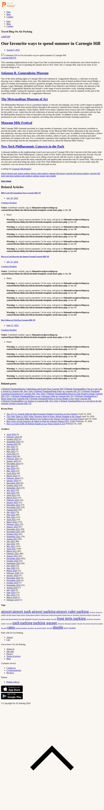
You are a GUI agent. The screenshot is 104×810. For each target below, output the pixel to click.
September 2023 (13, 488)
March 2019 (11, 597)
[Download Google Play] (12, 699)
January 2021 (12, 556)
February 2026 (12, 437)
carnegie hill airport (56, 173)
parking (28, 176)
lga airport (35, 619)
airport (4, 173)
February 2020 (12, 573)
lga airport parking (45, 619)
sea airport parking (21, 628)
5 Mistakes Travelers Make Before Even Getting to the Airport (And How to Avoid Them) (45, 419)
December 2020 (13, 558)
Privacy (9, 654)
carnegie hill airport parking (77, 173)
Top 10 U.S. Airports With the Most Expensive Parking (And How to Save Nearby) (42, 414)
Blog (8, 14)
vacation (72, 628)
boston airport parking (33, 615)
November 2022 (13, 507)
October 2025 (12, 439)
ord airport (89, 619)
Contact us (11, 668)
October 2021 (12, 534)
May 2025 (10, 451)
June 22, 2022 (12, 325)
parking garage (38, 176)
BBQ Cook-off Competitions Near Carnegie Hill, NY (21, 193)
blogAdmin (6, 181)
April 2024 (11, 473)
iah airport (28, 619)
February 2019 (12, 600)
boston (14, 615)
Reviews (10, 673)
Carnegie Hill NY (8, 58)
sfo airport (31, 628)
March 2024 (11, 476)
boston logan (44, 615)
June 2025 (10, 449)
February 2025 (12, 459)
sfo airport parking (40, 628)
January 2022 (12, 527)
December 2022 (13, 505)
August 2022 (12, 510)
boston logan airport (55, 615)
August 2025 (12, 444)
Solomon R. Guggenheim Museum (24, 73)
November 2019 (13, 580)
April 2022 (11, 519)
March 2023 (11, 497)
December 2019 (13, 578)
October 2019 (12, 583)
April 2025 (11, 454)
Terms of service (13, 656)
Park (8, 12)
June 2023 (10, 493)
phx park (4, 628)
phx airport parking (97, 623)
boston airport (21, 615)
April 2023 (11, 495)
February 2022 (12, 524)
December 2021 (13, 529)
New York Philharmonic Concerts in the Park (32, 146)
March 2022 (11, 522)
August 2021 (12, 539)
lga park (53, 619)
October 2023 (12, 485)
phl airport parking (71, 623)
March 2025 (11, 456)
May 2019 (10, 595)
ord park (9, 623)
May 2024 (10, 471)
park (23, 176)
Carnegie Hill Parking (21, 169)
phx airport (86, 623)
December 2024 (13, 463)
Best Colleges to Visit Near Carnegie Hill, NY (18, 320)
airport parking (24, 173)
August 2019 (12, 587)
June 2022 (10, 515)
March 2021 (11, 551)
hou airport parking (12, 619)
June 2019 (10, 592)
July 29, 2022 (12, 198)
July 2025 (10, 446)
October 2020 (12, 561)
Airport (9, 637)
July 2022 (10, 512)
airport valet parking (39, 173)
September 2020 (13, 563)
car (71, 615)
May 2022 (10, 517)
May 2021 (10, 546)
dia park (94, 615)
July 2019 (10, 590)
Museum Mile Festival (16, 122)
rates (48, 176)
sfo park (49, 628)
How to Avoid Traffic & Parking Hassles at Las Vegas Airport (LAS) (35, 424)
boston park (66, 615)
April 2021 (11, 549)
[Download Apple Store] (12, 691)
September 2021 (13, 536)
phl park (79, 623)
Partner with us (12, 682)
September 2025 (13, 442)
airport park (12, 173)
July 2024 (10, 466)
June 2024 (10, 468)
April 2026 (11, 434)
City (8, 640)
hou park (21, 619)
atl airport (92, 612)
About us (10, 649)
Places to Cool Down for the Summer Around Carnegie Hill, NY (25, 257)
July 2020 (10, 566)
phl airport (61, 623)
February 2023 (12, 500)
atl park (8, 615)
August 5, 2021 (13, 50)
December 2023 (13, 483)
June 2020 (10, 568)
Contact (9, 17)
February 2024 (12, 478)
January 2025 (12, 461)
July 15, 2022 (12, 262)
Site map (10, 651)
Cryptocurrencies (13, 670)
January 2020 (12, 575)
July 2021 (10, 541)
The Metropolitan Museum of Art (24, 99)
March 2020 (11, 570)
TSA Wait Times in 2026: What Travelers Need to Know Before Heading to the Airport (43, 416)
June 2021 (10, 544)
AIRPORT (5, 37)
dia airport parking (86, 615)
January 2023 (12, 502)
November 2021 (13, 532)
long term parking (13, 176)
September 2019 (13, 585)
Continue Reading (9, 203)
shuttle (53, 176)
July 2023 (10, 490)
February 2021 (12, 553)
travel (66, 628)
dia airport (76, 615)
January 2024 (12, 480)
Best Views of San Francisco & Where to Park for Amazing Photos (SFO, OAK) (41, 421)
